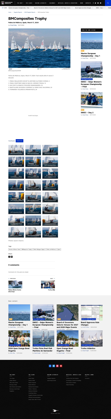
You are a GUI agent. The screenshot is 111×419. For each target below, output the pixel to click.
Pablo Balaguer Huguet (39, 249)
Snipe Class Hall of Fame (34, 399)
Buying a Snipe (13, 384)
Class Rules (31, 378)
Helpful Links (89, 374)
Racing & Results (40, 3)
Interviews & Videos (71, 382)
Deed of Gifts (31, 380)
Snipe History (13, 380)
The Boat (20, 3)
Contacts (88, 3)
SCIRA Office (61, 329)
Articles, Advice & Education (67, 3)
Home (9, 12)
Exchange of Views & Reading (73, 380)
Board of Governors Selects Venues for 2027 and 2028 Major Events (67, 324)
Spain (59, 249)
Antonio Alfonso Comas (14, 249)
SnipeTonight (37, 353)
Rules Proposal (32, 382)
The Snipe (12, 378)
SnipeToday (13, 25)
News (81, 3)
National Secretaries (33, 386)
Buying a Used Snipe (15, 389)
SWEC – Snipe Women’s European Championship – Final (91, 84)
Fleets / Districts (32, 389)
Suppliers (12, 391)
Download (19, 140)
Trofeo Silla (51, 290)
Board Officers (32, 384)
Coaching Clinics (32, 393)
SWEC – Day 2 (87, 112)
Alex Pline (12, 353)
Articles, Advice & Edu (73, 374)
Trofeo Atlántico (88, 348)
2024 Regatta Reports (29, 12)
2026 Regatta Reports (86, 79)
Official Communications (34, 397)
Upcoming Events (51, 380)
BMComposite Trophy (27, 249)
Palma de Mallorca (51, 249)
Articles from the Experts (72, 378)
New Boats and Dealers (15, 386)
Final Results (11, 141)
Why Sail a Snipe (14, 382)
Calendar (52, 3)
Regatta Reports (18, 12)
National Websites (32, 391)
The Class (29, 3)
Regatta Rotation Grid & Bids (35, 395)
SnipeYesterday (70, 384)
